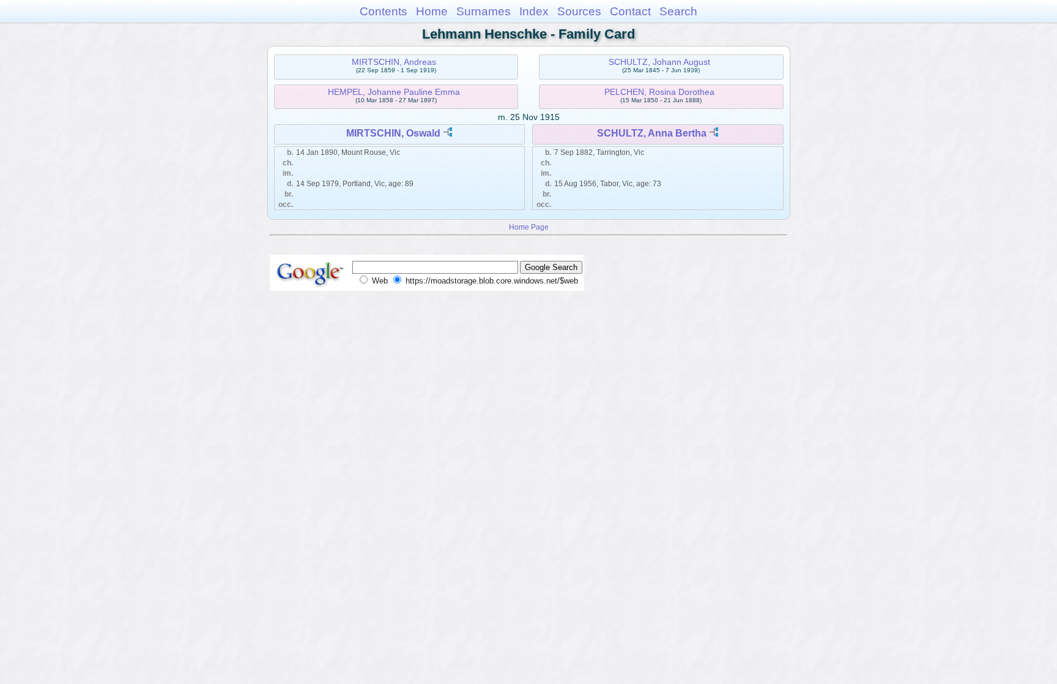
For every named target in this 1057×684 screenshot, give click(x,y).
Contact (630, 11)
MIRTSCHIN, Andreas (394, 62)
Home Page (529, 227)
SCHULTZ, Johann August (659, 62)
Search (678, 11)
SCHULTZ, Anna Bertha (652, 133)
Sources (579, 11)
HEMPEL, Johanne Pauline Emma (394, 92)
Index (534, 11)
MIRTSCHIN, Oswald (393, 133)
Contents (383, 11)
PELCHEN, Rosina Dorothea (659, 92)
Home (432, 11)
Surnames (483, 11)
